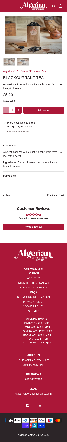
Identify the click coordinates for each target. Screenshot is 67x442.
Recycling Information (33, 297)
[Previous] (7, 35)
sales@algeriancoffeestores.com (33, 393)
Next (61, 195)
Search (33, 273)
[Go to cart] (60, 6)
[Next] (60, 35)
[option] (33, 35)
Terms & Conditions (33, 287)
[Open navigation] (5, 6)
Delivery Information (33, 283)
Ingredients (9, 175)
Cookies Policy (33, 306)
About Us (33, 278)
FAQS (33, 292)
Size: (6, 100)
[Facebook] (27, 405)
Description (9, 145)
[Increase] (18, 110)
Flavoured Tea (38, 71)
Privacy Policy (33, 302)
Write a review (33, 227)
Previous (52, 195)
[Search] (53, 6)
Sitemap (33, 311)
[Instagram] (40, 405)
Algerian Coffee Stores (15, 71)
